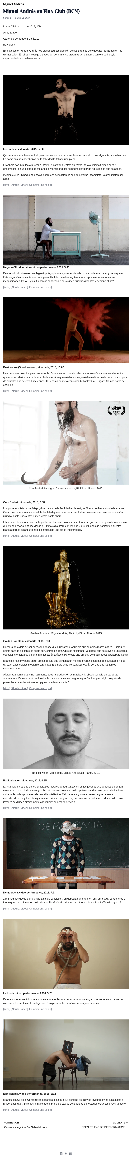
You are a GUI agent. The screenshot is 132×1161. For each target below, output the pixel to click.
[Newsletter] (70, 1153)
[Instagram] (61, 1153)
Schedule (8, 18)
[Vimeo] (66, 1153)
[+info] (6, 185)
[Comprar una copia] (40, 185)
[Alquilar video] (19, 185)
